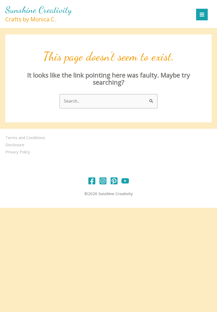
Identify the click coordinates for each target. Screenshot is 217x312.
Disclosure (14, 144)
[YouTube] (125, 181)
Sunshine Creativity (38, 9)
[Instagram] (103, 181)
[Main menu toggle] (202, 14)
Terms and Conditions (25, 137)
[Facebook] (92, 181)
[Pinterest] (114, 181)
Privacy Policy (17, 151)
